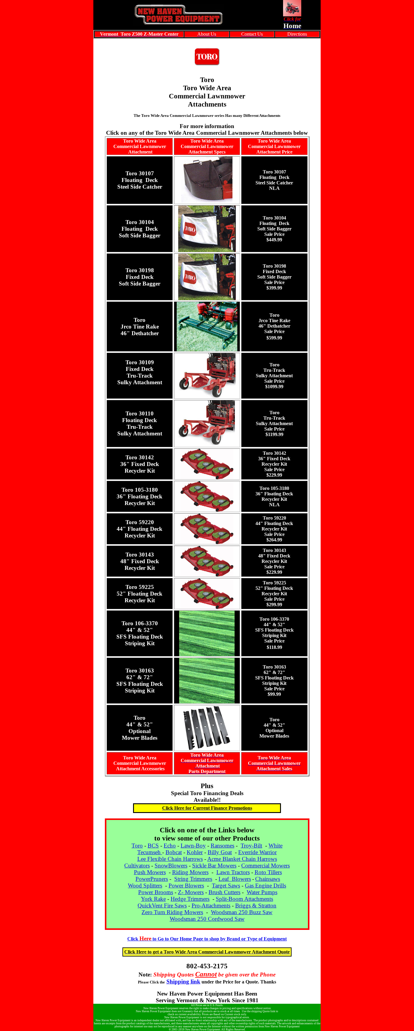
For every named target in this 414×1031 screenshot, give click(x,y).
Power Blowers (186, 885)
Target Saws (226, 885)
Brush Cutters (224, 892)
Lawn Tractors (233, 872)
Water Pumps (262, 892)
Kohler (195, 852)
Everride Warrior (257, 852)
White (275, 845)
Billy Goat (220, 852)
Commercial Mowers (265, 865)
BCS (153, 845)
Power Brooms (155, 892)
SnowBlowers (171, 865)
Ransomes (222, 845)
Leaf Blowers (235, 879)
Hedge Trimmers (190, 899)
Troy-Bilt (251, 845)
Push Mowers (150, 872)
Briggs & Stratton (255, 905)
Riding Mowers (190, 872)
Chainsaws (267, 879)
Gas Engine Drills (265, 885)
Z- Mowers (191, 892)
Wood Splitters (145, 885)
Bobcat (173, 852)
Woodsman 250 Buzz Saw (241, 912)
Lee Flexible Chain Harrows (170, 859)
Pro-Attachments (211, 905)
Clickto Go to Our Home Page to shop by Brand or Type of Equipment (207, 938)
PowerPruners (151, 879)
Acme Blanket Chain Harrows (242, 859)
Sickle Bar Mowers (214, 865)
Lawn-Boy (193, 845)
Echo (170, 845)
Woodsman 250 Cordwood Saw (207, 919)
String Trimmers (193, 879)
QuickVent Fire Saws (162, 905)
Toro (137, 845)
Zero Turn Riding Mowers (172, 912)
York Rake (153, 899)
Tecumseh (149, 852)
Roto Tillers (268, 872)
